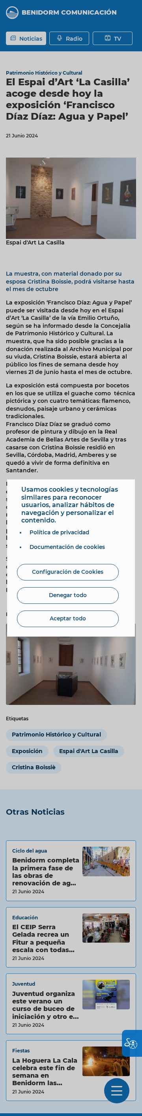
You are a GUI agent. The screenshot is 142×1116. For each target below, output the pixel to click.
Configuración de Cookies (67, 572)
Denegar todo (68, 595)
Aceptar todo (68, 618)
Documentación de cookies (67, 547)
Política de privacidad (59, 532)
